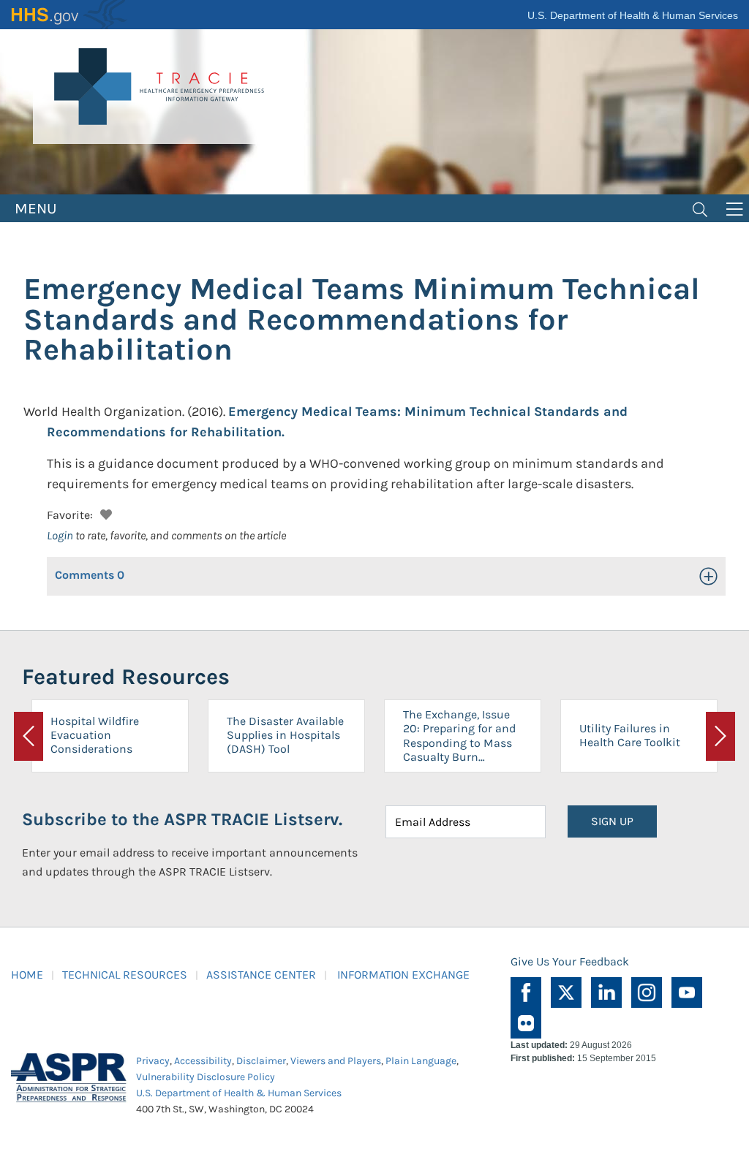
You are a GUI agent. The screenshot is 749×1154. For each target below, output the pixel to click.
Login (60, 535)
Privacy (153, 1061)
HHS (69, 14)
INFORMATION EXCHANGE (403, 975)
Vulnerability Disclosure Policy (205, 1077)
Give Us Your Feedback (570, 961)
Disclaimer (261, 1061)
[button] (104, 512)
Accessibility (203, 1061)
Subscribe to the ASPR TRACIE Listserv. (182, 819)
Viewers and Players (335, 1061)
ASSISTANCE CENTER (261, 975)
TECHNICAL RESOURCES (124, 975)
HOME (27, 975)
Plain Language (420, 1061)
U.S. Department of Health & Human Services (632, 15)
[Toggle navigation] (700, 208)
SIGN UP (612, 821)
